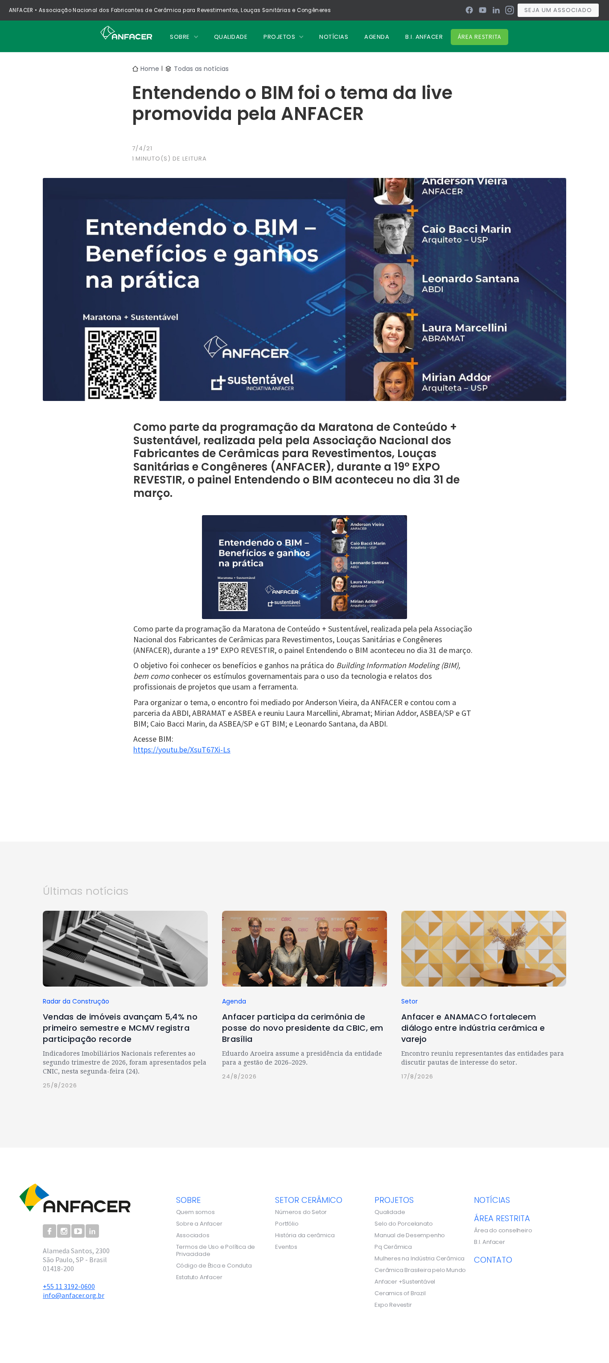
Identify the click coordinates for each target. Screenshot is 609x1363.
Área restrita (479, 37)
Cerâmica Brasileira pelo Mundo (420, 1270)
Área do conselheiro (503, 1230)
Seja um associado (558, 10)
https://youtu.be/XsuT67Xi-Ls (181, 749)
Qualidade (389, 1212)
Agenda (376, 37)
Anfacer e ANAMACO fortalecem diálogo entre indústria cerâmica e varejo (473, 1028)
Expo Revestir (392, 1305)
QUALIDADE (231, 37)
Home (149, 68)
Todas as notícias (201, 68)
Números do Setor (301, 1212)
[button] (184, 37)
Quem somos (195, 1212)
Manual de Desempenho (409, 1235)
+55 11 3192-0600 (69, 1286)
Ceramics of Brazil (399, 1293)
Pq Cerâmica (393, 1247)
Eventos (286, 1247)
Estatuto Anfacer (199, 1277)
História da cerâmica (304, 1235)
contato (493, 1259)
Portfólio (286, 1223)
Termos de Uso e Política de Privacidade (215, 1250)
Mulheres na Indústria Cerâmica (419, 1258)
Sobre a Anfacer (199, 1223)
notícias (492, 1199)
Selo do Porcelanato (403, 1223)
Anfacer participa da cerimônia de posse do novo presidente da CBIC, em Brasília (302, 1028)
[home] (126, 32)
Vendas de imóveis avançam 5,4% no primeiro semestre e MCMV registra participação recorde (120, 1028)
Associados (193, 1235)
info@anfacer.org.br (73, 1295)
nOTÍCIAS (333, 37)
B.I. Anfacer (424, 37)
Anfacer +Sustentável (404, 1281)
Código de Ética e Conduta (214, 1265)
